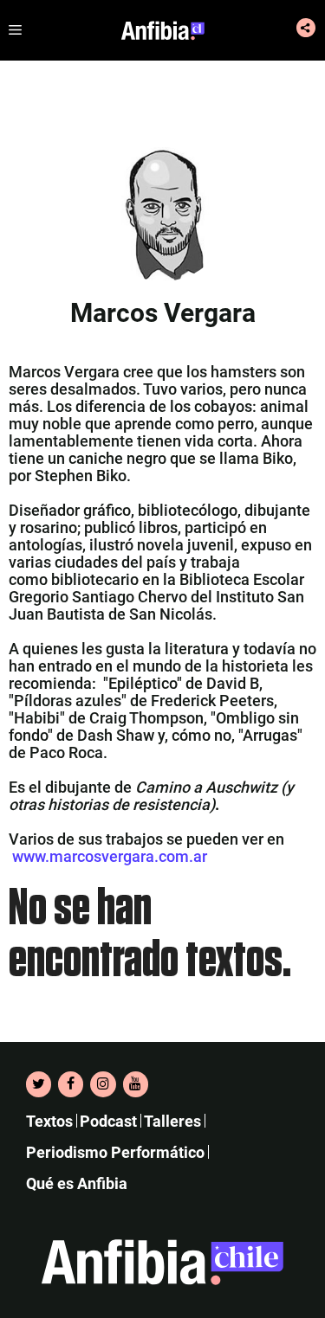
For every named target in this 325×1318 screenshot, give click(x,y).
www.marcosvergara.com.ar (109, 856)
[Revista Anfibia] (163, 30)
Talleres (172, 1121)
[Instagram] (102, 1084)
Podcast (108, 1121)
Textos (49, 1121)
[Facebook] (70, 1084)
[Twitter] (38, 1084)
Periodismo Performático (115, 1152)
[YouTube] (135, 1084)
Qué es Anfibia (76, 1183)
